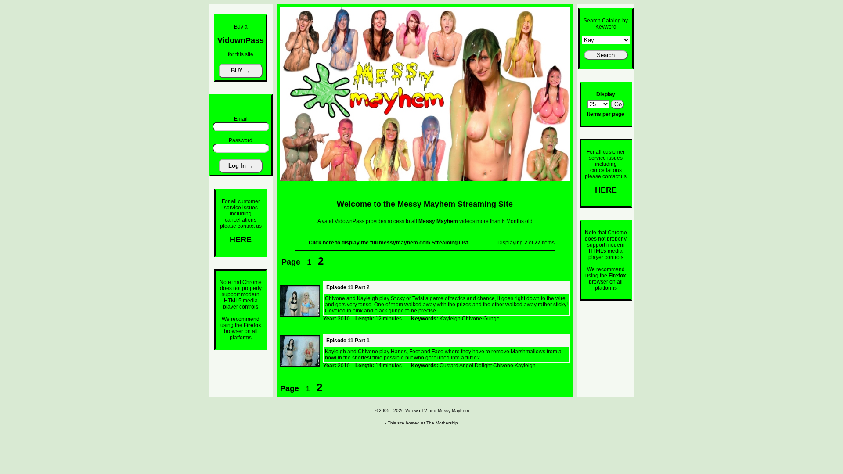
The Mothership (442, 422)
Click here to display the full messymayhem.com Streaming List (388, 243)
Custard (449, 366)
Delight (483, 366)
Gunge (491, 319)
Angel (466, 366)
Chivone (472, 319)
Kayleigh (450, 319)
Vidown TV (416, 410)
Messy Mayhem (453, 410)
